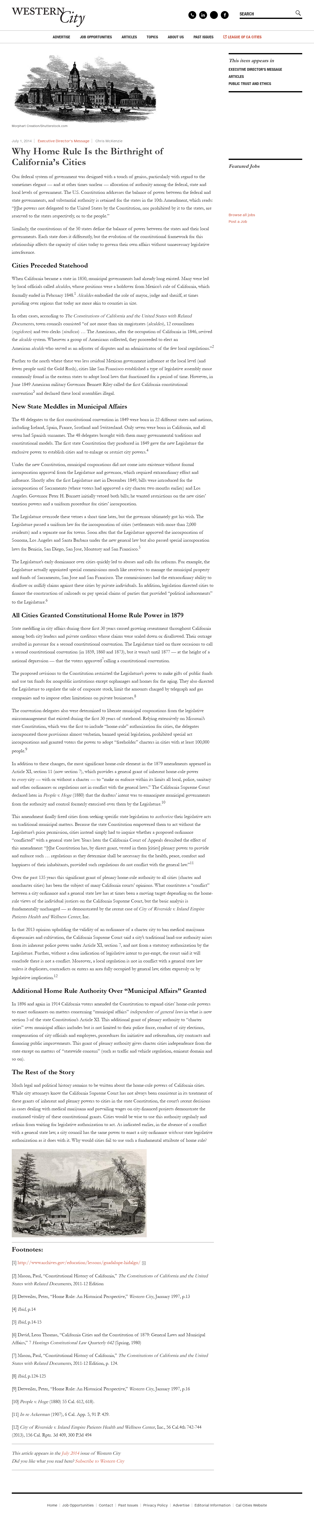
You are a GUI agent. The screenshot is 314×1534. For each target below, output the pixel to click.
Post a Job (238, 221)
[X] (214, 15)
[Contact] (192, 15)
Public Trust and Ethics (250, 83)
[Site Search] (298, 13)
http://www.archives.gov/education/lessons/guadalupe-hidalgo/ (79, 1262)
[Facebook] (225, 15)
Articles (236, 76)
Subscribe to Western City (99, 1461)
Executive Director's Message (63, 141)
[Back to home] (49, 15)
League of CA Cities (245, 37)
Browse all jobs (242, 215)
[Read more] (113, 1193)
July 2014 (70, 1453)
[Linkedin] (203, 15)
